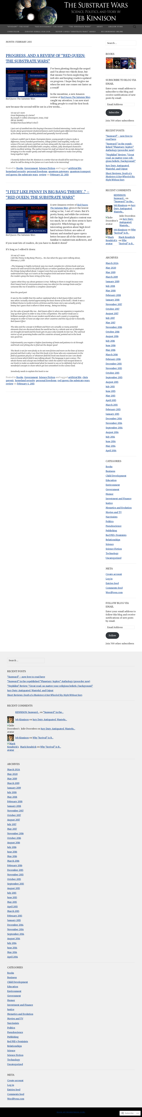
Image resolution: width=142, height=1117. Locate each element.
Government (31, 168)
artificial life (74, 168)
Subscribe (114, 112)
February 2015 (113, 409)
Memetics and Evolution (119, 507)
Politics (110, 521)
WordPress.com (114, 592)
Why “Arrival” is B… (43, 737)
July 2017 (110, 318)
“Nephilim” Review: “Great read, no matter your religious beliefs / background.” (121, 157)
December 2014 (114, 418)
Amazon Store (115, 27)
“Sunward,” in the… (124, 201)
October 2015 (112, 373)
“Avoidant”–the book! (18, 27)
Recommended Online (112, 32)
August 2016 (112, 336)
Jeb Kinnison (120, 205)
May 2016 (110, 350)
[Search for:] (135, 26)
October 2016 (112, 331)
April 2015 (111, 400)
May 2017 (110, 322)
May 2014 (111, 446)
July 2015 (110, 386)
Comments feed (114, 588)
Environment (113, 485)
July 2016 (110, 341)
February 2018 (113, 295)
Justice (109, 503)
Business (110, 471)
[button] (109, 63)
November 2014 (114, 423)
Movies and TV (114, 512)
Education (111, 480)
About (100, 27)
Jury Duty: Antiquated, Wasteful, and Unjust (30, 690)
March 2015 (112, 405)
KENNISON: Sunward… (27, 712)
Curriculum (13, 32)
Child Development (116, 475)
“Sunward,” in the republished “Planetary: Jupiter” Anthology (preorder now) (120, 146)
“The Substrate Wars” (80, 27)
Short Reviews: (120, 176)
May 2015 (110, 395)
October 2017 (112, 309)
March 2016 (112, 354)
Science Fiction (47, 168)
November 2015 (114, 368)
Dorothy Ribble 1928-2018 (37, 32)
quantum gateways (58, 171)
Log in (109, 578)
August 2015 (112, 382)
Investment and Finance (118, 498)
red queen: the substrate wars (22, 174)
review (42, 174)
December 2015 (114, 363)
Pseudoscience (113, 526)
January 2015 (112, 414)
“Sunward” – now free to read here (26, 676)
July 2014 (110, 437)
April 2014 (111, 450)
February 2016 (113, 359)
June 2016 (111, 345)
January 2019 (112, 281)
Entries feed (112, 583)
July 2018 (110, 286)
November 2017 (114, 304)
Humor (109, 494)
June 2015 (111, 391)
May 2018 (111, 290)
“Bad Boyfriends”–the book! (49, 27)
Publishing (111, 530)
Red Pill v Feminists (116, 535)
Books (19, 168)
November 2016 (114, 327)
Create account (114, 574)
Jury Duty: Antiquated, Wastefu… (124, 208)
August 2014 (112, 432)
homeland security (16, 171)
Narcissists (111, 517)
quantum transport (80, 171)
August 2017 (112, 313)
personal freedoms (37, 171)
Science (110, 544)
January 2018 (113, 299)
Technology (112, 553)
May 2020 (111, 268)
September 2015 (114, 377)
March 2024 (112, 263)
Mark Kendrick (127, 237)
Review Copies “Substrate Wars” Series (76, 32)
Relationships (113, 539)
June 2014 (111, 441)
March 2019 (112, 277)
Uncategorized (113, 558)
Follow (112, 635)
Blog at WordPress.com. (71, 1112)
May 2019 (111, 272)
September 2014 (114, 427)
